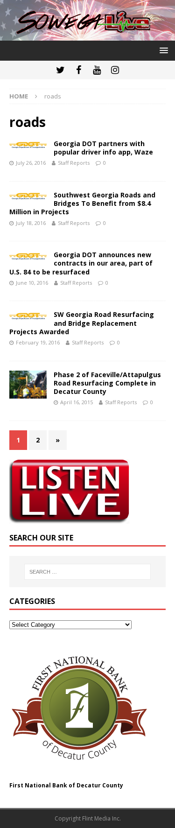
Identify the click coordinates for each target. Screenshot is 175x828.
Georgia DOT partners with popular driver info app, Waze (103, 147)
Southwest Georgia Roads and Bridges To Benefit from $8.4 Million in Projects (82, 203)
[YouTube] (97, 70)
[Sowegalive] (87, 34)
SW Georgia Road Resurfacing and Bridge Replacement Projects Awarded (81, 323)
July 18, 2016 (31, 222)
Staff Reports (74, 162)
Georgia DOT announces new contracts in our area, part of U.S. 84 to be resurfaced (81, 263)
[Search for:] (87, 572)
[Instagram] (115, 70)
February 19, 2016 (38, 342)
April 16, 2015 (76, 402)
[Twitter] (60, 70)
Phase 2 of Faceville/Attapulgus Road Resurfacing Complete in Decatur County (107, 383)
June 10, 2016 (32, 282)
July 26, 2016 (31, 162)
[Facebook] (78, 70)
